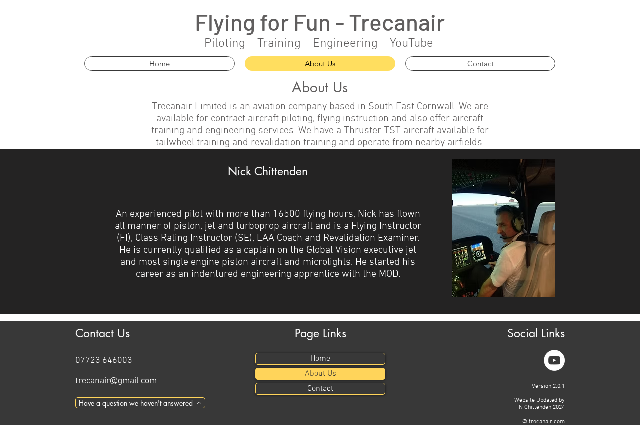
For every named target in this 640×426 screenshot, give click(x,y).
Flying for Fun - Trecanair (320, 22)
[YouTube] (554, 360)
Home (320, 359)
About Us (320, 374)
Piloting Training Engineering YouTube (319, 44)
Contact (321, 389)
